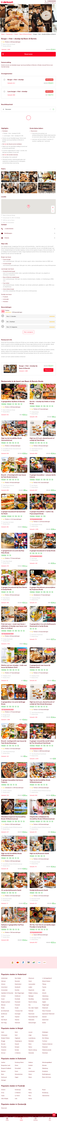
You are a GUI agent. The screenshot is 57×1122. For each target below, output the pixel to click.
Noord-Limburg (32, 1002)
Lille (16, 1098)
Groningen (17, 1014)
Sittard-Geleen (46, 981)
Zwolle (44, 1023)
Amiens (3, 1090)
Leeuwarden (31, 984)
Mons (29, 1044)
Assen (3, 999)
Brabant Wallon (5, 1038)
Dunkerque (18, 1090)
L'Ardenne (17, 1053)
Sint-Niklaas (45, 1038)
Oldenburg (45, 1068)
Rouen (44, 1090)
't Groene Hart (19, 1011)
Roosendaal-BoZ (32, 1017)
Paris (29, 1095)
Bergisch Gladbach (6, 1068)
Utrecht (44, 993)
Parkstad (30, 1011)
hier (5, 144)
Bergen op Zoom (5, 1002)
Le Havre (17, 1095)
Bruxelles (3, 1047)
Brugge (3, 1041)
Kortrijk (17, 1050)
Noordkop (31, 999)
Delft (2, 1017)
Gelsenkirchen (19, 1074)
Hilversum (31, 978)
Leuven (30, 1032)
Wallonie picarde (46, 1050)
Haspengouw (18, 1041)
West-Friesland (46, 1011)
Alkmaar (3, 981)
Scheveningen (32, 1023)
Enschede (17, 999)
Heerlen (17, 1020)
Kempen (17, 1047)
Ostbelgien (45, 1032)
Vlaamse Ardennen (47, 1044)
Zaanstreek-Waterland (48, 1014)
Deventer (17, 981)
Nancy (30, 1092)
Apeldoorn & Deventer (7, 993)
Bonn (2, 1074)
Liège (29, 1035)
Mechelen (31, 1041)
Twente (44, 987)
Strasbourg (45, 1092)
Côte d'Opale (4, 1098)
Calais (2, 1095)
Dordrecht (17, 987)
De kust (3, 1053)
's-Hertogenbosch (47, 978)
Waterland (45, 1008)
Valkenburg (45, 996)
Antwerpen (4, 1035)
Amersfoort (4, 987)
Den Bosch (4, 1020)
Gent (16, 1035)
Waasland (45, 1047)
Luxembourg (31, 1038)
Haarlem (17, 1017)
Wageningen (45, 1005)
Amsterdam (4, 990)
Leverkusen (31, 1071)
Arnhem (3, 996)
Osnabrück (45, 1071)
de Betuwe (4, 1014)
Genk (16, 1032)
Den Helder (18, 978)
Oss (29, 1005)
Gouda (16, 1008)
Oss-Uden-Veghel (33, 1008)
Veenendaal (45, 999)
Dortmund (4, 1077)
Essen (16, 1071)
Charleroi (3, 1050)
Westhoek (45, 1053)
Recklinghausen (46, 1074)
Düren (16, 1065)
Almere (3, 984)
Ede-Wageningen (19, 993)
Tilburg (44, 984)
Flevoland (17, 1002)
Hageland (17, 1038)
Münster (44, 1065)
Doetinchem (18, 984)
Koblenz (30, 1062)
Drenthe (17, 990)
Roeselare (45, 1035)
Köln (29, 1068)
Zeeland (44, 1017)
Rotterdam (31, 1020)
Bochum (3, 1071)
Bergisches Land (5, 1065)
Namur (30, 1047)
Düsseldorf (18, 1068)
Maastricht (31, 990)
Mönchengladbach (47, 1062)
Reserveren (48, 370)
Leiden (30, 987)
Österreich (4, 1108)
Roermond (31, 1014)
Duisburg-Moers (19, 1062)
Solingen (3, 1080)
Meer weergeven (28, 332)
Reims (30, 1098)
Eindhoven (17, 996)
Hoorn (30, 981)
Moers (30, 1074)
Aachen (3, 1062)
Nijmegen (31, 996)
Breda (2, 1008)
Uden (43, 990)
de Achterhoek (5, 1011)
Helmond (17, 1023)
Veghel (44, 1002)
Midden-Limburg (32, 993)
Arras (2, 1092)
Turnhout (44, 1041)
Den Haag (3, 1023)
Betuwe (3, 1005)
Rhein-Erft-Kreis (46, 1077)
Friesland (17, 1005)
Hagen (16, 1077)
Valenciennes (45, 1095)
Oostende (31, 1053)
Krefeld (30, 1065)
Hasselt (17, 1044)
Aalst (2, 1032)
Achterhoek (4, 978)
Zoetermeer (45, 1020)
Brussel (3, 1044)
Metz (29, 1090)
